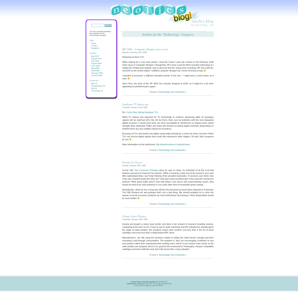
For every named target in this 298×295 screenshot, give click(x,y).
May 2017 (95, 56)
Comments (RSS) (156, 285)
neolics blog (203, 21)
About (93, 43)
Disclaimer (95, 48)
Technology (164, 92)
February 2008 (97, 73)
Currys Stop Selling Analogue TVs (142, 112)
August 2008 (96, 63)
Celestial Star (166, 284)
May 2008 (95, 68)
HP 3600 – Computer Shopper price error (145, 49)
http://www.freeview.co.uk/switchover (173, 144)
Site (92, 88)
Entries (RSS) (140, 285)
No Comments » (178, 92)
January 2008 (96, 75)
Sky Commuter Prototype (146, 170)
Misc (93, 83)
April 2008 (95, 71)
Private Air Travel (132, 162)
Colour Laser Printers (134, 216)
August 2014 (96, 59)
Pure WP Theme (151, 284)
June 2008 (95, 66)
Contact (94, 46)
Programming (96, 86)
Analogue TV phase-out (135, 104)
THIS (142, 57)
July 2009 (95, 61)
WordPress (163, 282)
